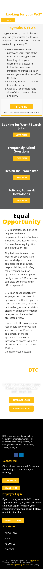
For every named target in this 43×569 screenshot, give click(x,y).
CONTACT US (11, 549)
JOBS (7, 538)
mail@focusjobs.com (20, 351)
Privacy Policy (34, 565)
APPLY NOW (11, 532)
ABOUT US (10, 543)
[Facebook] (16, 455)
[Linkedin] (21, 455)
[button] (37, 5)
